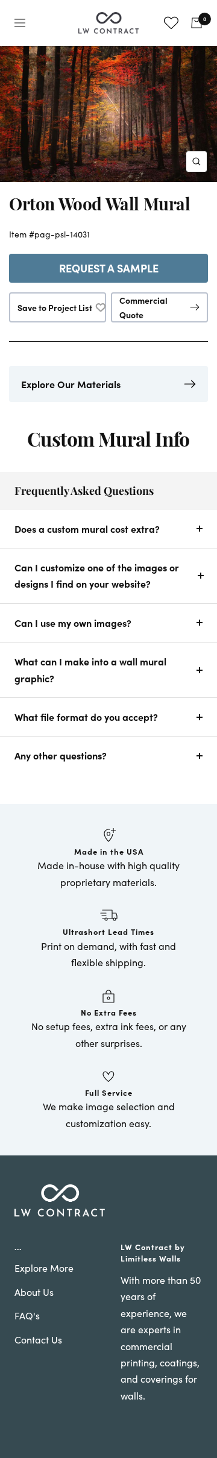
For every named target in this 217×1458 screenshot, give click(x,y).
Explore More (44, 1268)
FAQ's (27, 1315)
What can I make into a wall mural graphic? (90, 669)
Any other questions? (60, 755)
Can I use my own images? (72, 622)
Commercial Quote (143, 307)
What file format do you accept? (86, 716)
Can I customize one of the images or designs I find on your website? (96, 575)
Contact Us (38, 1339)
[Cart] (196, 22)
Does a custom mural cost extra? (87, 528)
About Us (34, 1292)
